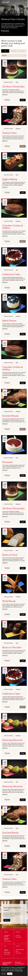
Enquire (22, 100)
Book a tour (18, 953)
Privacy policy (7, 952)
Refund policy (7, 954)
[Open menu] (25, 2)
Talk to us (7, 920)
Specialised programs (6, 939)
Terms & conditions (6, 950)
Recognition (18, 937)
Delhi (23, 51)
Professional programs (6, 936)
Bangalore (14, 51)
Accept (9, 973)
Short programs (7, 941)
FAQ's (17, 951)
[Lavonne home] (5, 2)
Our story (18, 935)
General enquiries (20, 949)
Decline (3, 973)
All (5, 51)
